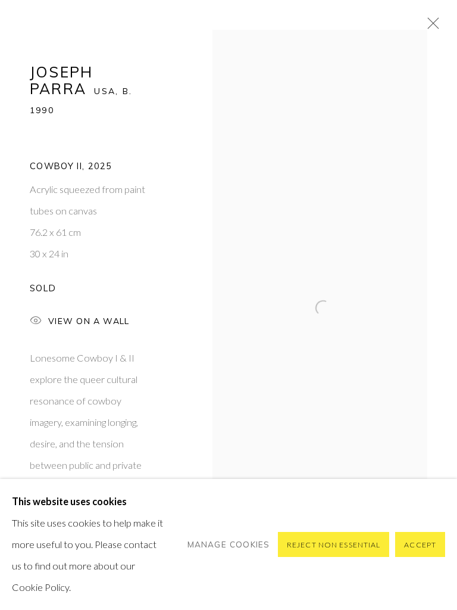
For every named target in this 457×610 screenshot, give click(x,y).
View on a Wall (88, 321)
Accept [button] (420, 544)
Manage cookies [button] (228, 544)
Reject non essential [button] (333, 544)
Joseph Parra (61, 80)
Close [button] (430, 27)
